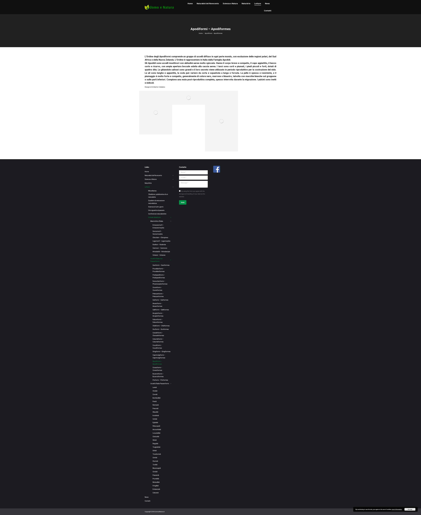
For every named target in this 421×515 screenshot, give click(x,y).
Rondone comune (183, 101)
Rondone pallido (150, 130)
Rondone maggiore (217, 147)
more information (397, 509)
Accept (410, 509)
